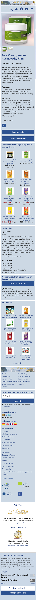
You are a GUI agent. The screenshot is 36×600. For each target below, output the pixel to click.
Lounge (18, 371)
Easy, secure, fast (7, 417)
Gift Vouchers (6, 440)
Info (21, 9)
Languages (26, 9)
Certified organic (25, 483)
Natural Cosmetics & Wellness (8, 385)
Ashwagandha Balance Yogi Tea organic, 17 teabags (25, 342)
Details (3, 583)
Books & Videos (23, 379)
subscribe (18, 401)
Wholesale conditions (9, 434)
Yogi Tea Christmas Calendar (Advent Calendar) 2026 (25, 357)
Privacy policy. (5, 572)
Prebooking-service (8, 442)
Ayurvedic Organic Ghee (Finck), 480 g (26, 329)
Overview (4, 374)
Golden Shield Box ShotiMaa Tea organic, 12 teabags (26, 218)
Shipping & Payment (9, 455)
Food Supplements (24, 381)
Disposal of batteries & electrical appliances (17, 472)
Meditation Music (7, 379)
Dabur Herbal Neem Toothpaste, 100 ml (10, 329)
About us (5, 475)
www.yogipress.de (18, 523)
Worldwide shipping (9, 412)
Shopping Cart (31, 9)
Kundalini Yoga (22, 374)
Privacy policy (7, 469)
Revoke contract (8, 479)
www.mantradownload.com (18, 545)
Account (16, 9)
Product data (18, 132)
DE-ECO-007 (26, 486)
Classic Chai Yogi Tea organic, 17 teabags (10, 342)
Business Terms (7, 463)
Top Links (21, 384)
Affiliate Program (8, 437)
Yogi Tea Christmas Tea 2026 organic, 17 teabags (9, 316)
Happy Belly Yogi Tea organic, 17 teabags (26, 161)
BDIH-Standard (11, 496)
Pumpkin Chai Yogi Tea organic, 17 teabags (26, 316)
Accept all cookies (18, 592)
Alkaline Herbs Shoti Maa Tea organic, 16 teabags (10, 199)
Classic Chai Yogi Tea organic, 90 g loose (10, 356)
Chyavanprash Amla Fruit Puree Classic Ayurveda (10, 162)
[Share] (4, 125)
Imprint (4, 461)
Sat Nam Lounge (7, 445)
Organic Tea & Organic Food (10, 381)
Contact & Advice (8, 458)
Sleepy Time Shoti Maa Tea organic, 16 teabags (26, 199)
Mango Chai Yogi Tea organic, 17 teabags (9, 180)
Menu (5, 9)
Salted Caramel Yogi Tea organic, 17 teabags (26, 181)
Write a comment (18, 138)
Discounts (5, 431)
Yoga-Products (6, 376)
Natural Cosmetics (9, 493)
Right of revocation (8, 466)
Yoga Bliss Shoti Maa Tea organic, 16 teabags (10, 218)
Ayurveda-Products (24, 376)
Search (11, 9)
